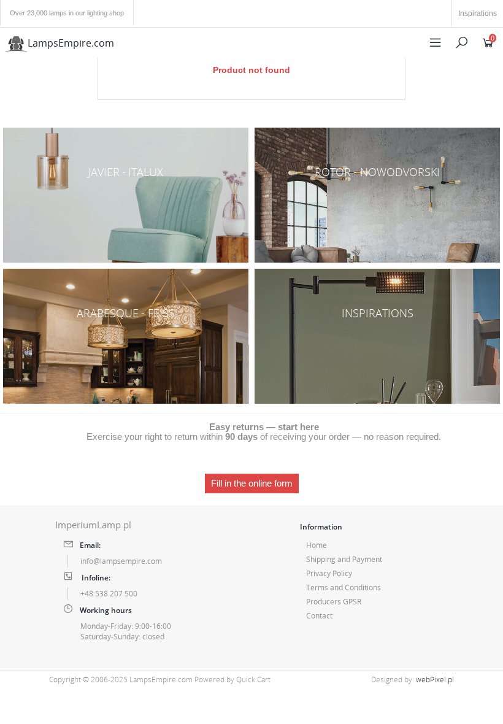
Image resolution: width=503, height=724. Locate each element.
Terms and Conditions (343, 587)
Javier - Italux (125, 195)
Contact (319, 615)
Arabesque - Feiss (125, 336)
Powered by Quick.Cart (232, 679)
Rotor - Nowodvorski (377, 195)
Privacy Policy (329, 573)
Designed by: (412, 679)
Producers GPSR (333, 601)
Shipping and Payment (344, 559)
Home (316, 545)
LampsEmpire (71, 43)
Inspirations (477, 13)
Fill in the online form (252, 483)
